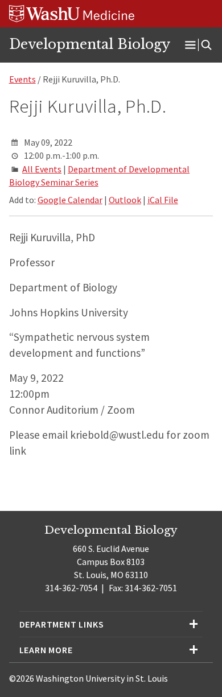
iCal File (162, 199)
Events (22, 79)
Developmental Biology (89, 44)
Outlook (125, 199)
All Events (41, 169)
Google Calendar (70, 199)
